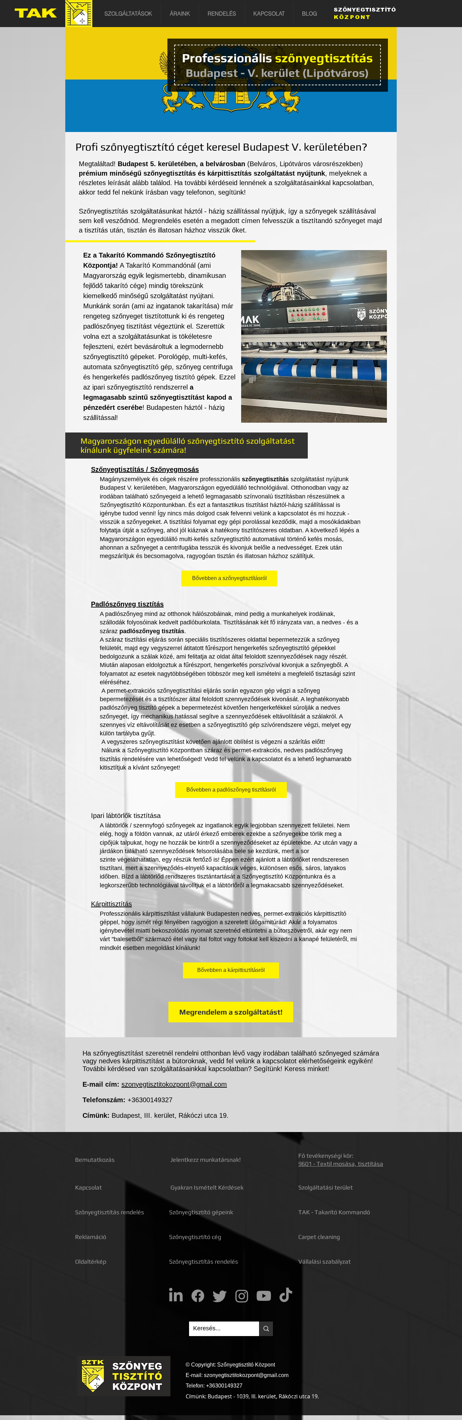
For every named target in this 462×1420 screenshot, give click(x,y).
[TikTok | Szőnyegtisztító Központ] (285, 1295)
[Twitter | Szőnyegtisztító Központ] (219, 1295)
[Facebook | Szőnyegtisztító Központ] (197, 1295)
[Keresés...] (266, 1329)
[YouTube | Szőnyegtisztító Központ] (263, 1295)
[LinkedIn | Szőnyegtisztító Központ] (175, 1295)
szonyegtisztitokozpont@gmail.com (174, 1084)
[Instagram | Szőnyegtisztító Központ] (241, 1295)
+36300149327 (150, 1100)
